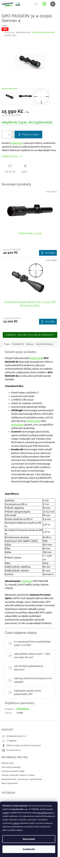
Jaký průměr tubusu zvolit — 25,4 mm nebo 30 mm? (29, 671)
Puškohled (26, 581)
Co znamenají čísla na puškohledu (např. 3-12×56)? (29, 659)
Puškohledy (22, 725)
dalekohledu (33, 421)
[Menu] (53, 4)
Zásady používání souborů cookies (18, 791)
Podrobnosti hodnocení (43, 32)
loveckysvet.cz (13, 766)
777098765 (11, 757)
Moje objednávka (10, 799)
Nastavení (29, 839)
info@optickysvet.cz (16, 752)
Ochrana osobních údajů (13, 787)
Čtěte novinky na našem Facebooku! (23, 761)
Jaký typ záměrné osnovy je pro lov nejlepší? (31, 696)
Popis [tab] (7, 344)
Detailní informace (10, 156)
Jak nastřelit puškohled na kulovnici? (28, 684)
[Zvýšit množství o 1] (13, 133)
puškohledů (36, 358)
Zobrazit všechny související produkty (30, 335)
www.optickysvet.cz (45, 812)
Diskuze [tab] (29, 344)
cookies (5, 812)
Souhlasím (29, 849)
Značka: (10, 35)
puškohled (16, 143)
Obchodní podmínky (11, 783)
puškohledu (17, 424)
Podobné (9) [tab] (18, 344)
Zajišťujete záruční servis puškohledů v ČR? (27, 708)
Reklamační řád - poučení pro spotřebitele (22, 795)
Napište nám (7, 779)
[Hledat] (36, 4)
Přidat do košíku (30, 134)
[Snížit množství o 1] (13, 136)
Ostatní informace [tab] (44, 344)
